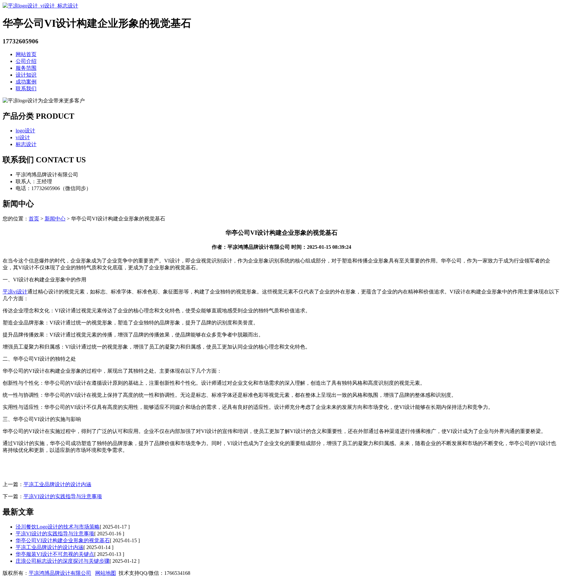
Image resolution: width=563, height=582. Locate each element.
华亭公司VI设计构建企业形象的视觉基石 (63, 540)
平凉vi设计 (15, 291)
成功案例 (26, 81)
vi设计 (23, 137)
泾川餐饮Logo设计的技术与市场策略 (58, 527)
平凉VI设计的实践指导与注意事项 (62, 496)
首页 (34, 218)
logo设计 (25, 130)
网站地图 (105, 573)
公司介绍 (26, 61)
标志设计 (26, 144)
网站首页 (26, 54)
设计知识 (26, 75)
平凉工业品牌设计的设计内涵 (57, 484)
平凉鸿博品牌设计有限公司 (60, 573)
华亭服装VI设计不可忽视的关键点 (55, 554)
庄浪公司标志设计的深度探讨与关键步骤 (62, 561)
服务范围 (26, 68)
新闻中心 (55, 218)
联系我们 (26, 88)
